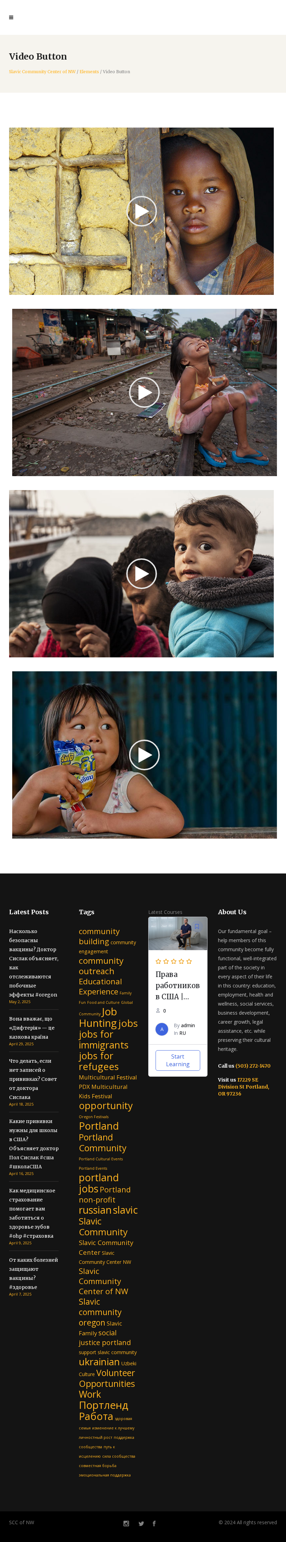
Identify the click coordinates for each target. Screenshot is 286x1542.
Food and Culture (103, 1002)
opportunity (106, 1105)
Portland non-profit (105, 1194)
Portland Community (103, 1142)
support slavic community (108, 1352)
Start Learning (178, 1060)
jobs (128, 1023)
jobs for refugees (99, 1061)
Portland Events (93, 1168)
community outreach (101, 966)
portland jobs (99, 1182)
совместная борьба (97, 1465)
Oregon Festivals (93, 1116)
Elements (89, 72)
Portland (99, 1125)
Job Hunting (98, 1017)
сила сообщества (118, 1456)
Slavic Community (103, 1226)
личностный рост (95, 1437)
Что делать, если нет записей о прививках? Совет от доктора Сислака (33, 1079)
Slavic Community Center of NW (42, 72)
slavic (125, 1209)
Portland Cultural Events (101, 1158)
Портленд (103, 1405)
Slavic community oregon (100, 1312)
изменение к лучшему (113, 1428)
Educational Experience (100, 986)
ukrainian (99, 1361)
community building (99, 936)
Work (90, 1394)
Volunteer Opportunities (107, 1378)
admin (188, 1025)
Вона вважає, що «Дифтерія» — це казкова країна (31, 1028)
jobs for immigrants (104, 1039)
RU (182, 1033)
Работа (96, 1416)
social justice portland (105, 1337)
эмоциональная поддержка (105, 1475)
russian (95, 1209)
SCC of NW (21, 1522)
